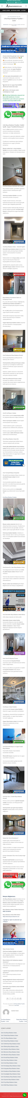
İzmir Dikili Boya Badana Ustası (9, 1085)
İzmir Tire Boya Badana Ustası (9, 1038)
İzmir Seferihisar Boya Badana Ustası (10, 1043)
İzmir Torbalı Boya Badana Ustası (9, 1035)
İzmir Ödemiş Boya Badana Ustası (10, 1046)
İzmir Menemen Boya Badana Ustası (10, 1052)
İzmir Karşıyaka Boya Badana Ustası (10, 1068)
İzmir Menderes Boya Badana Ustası (10, 1054)
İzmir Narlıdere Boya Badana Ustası (10, 1049)
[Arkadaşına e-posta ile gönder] (15, 999)
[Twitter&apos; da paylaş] (12, 999)
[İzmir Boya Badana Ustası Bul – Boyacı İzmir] (14, 6)
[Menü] (2, 6)
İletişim (23, 10)
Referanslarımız (15, 10)
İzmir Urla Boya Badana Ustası (9, 1032)
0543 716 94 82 (7, 911)
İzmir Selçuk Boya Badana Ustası (9, 1041)
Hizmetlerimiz (6, 10)
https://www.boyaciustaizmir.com (11, 916)
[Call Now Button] (25, 1095)
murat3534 (5, 24)
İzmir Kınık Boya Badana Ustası (9, 1063)
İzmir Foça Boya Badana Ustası (9, 1082)
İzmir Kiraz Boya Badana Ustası (9, 1060)
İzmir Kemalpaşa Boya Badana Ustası (10, 1065)
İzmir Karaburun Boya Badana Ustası (10, 1071)
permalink (17, 1005)
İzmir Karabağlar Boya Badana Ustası (10, 1074)
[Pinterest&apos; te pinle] (18, 999)
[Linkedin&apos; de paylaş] (20, 999)
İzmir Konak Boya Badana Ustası (9, 1057)
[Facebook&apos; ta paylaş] (10, 999)
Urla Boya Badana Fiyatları (14, 16)
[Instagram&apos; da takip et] (26, 6)
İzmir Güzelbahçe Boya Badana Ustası (11, 1076)
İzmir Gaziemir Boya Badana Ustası (10, 1079)
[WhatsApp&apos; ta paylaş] (7, 999)
